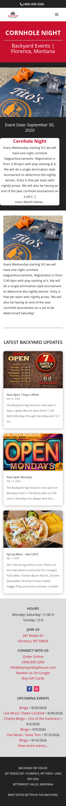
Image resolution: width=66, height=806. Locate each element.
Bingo (23, 707)
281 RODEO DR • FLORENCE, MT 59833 (29, 773)
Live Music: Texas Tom (24, 735)
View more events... (33, 745)
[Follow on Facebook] (29, 689)
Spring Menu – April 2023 (22, 554)
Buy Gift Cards (33, 678)
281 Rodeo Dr (33, 635)
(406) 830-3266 (33, 662)
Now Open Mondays (19, 477)
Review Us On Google (33, 673)
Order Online (33, 656)
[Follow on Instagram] (36, 689)
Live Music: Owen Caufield (23, 713)
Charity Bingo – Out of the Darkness (32, 718)
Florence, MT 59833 (33, 641)
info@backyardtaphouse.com (33, 667)
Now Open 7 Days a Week (23, 395)
